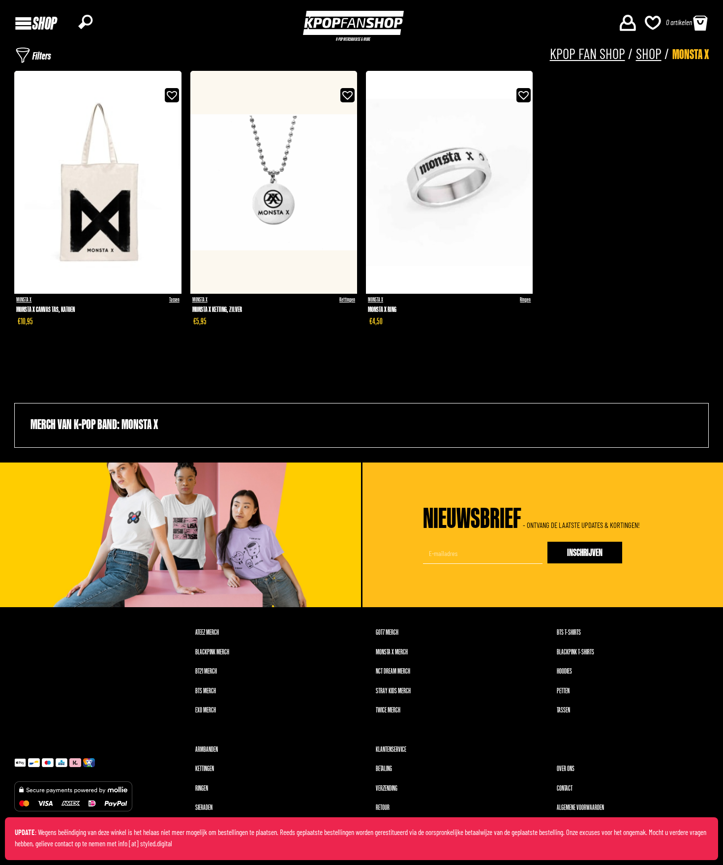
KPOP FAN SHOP (587, 54)
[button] (169, 93)
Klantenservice (391, 749)
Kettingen (347, 300)
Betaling (384, 768)
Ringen (525, 300)
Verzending (386, 788)
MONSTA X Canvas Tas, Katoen (45, 309)
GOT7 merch (387, 632)
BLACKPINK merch (212, 652)
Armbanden (206, 749)
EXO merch (205, 710)
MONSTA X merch (392, 652)
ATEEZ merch (207, 632)
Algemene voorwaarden (580, 807)
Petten (563, 691)
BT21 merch (206, 671)
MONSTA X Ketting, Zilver (217, 309)
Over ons (565, 768)
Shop (649, 54)
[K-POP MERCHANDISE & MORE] (353, 23)
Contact (564, 788)
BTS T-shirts (569, 632)
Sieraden (203, 807)
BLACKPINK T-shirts (575, 652)
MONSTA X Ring (382, 309)
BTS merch (205, 691)
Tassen (174, 300)
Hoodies (564, 671)
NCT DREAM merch (393, 671)
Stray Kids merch (393, 691)
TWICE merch (388, 710)
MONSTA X (23, 300)
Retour (383, 807)
